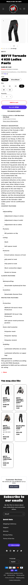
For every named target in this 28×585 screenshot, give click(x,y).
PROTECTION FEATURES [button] (9, 297)
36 (10, 86)
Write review (14, 486)
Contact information (14, 580)
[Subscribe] (23, 514)
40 (22, 86)
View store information (10, 121)
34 (4, 86)
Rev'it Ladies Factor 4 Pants (20, 427)
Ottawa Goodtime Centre (16, 573)
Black (5, 79)
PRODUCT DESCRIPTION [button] (9, 126)
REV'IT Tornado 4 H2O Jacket (6, 427)
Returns (5, 531)
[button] (3, 9)
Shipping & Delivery (9, 524)
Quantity (4, 93)
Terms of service (9, 577)
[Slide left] (10, 46)
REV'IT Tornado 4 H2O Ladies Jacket (20, 400)
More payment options (14, 111)
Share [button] (5, 372)
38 (16, 86)
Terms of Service (8, 538)
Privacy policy (20, 575)
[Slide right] (17, 46)
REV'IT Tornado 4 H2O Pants (6, 399)
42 (4, 89)
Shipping (3, 69)
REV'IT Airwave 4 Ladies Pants (7, 458)
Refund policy (11, 575)
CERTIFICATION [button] (6, 358)
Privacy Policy (8, 535)
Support (5, 527)
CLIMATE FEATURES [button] (8, 275)
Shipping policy (20, 577)
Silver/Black (15, 79)
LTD (5, 575)
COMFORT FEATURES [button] (8, 206)
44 (10, 89)
